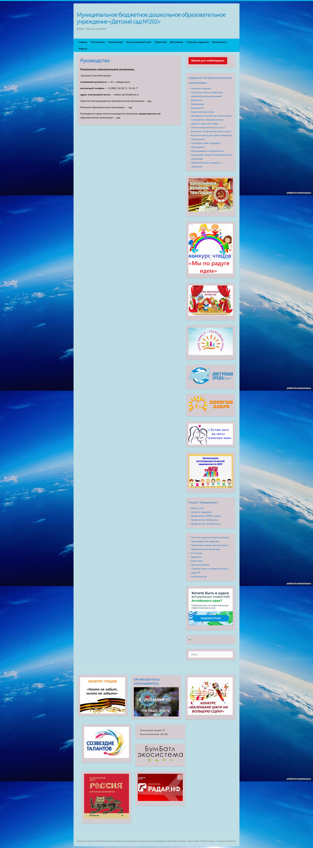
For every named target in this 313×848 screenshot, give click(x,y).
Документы (196, 100)
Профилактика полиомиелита (205, 524)
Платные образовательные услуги (208, 127)
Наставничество (199, 576)
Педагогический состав (202, 112)
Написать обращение (201, 512)
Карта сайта (197, 561)
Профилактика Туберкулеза (204, 520)
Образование (197, 104)
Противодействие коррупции (205, 541)
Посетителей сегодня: (151, 730)
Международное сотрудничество (207, 151)
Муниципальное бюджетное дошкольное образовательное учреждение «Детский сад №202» (151, 18)
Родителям (161, 42)
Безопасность (219, 42)
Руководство (197, 108)
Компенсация (115, 42)
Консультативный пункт (139, 42)
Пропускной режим (200, 565)
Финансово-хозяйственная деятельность (211, 131)
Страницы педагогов (198, 42)
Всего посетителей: (150, 734)
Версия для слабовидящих (207, 60)
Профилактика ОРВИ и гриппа (206, 516)
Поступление (98, 42)
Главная (82, 42)
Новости (82, 48)
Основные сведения (201, 88)
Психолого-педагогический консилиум (210, 537)
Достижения (176, 42)
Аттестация (196, 553)
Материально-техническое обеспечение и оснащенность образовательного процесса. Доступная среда (211, 120)
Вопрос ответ (197, 508)
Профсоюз (196, 557)
